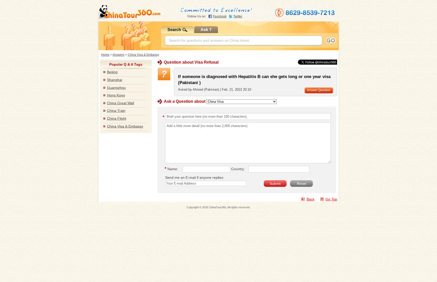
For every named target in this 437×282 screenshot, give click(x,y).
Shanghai (114, 80)
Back (310, 199)
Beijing (112, 72)
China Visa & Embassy (143, 55)
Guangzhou (116, 88)
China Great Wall (120, 103)
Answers (118, 55)
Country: (238, 169)
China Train (116, 111)
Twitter (237, 16)
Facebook (220, 16)
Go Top (331, 199)
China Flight (116, 118)
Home (105, 55)
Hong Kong (116, 95)
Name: (172, 169)
